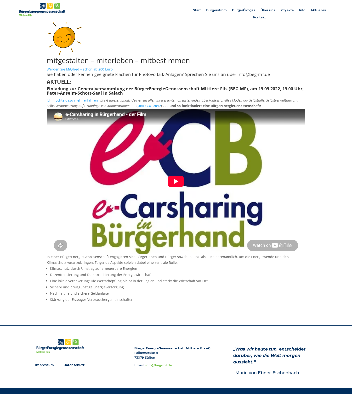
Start (197, 10)
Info (302, 10)
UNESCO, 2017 (149, 105)
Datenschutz (73, 365)
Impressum (45, 365)
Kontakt (259, 17)
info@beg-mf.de (158, 365)
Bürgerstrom (216, 10)
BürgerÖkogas (243, 10)
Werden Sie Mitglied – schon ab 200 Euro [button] (80, 69)
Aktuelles (318, 10)
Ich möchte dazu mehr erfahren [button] (73, 100)
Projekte (287, 10)
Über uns (268, 10)
